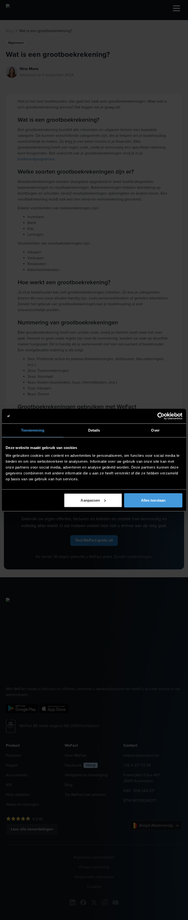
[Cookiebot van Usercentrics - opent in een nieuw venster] (161, 416)
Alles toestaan (153, 500)
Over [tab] (155, 430)
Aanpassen (90, 500)
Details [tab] (94, 430)
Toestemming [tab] (32, 430)
